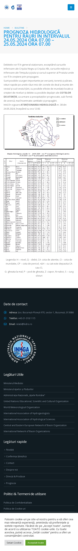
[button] (71, 7)
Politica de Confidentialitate (18, 502)
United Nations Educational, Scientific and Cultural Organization (36, 401)
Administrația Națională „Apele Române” (24, 395)
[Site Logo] (13, 7)
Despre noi (12, 469)
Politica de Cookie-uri (15, 508)
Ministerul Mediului (13, 383)
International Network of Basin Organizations (27, 431)
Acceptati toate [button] (36, 542)
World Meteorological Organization (22, 407)
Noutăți (10, 449)
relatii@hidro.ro (24, 324)
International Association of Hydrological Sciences (29, 419)
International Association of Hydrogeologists (27, 413)
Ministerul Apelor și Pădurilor (19, 389)
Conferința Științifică (16, 456)
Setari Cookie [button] (14, 542)
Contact (10, 462)
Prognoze (11, 483)
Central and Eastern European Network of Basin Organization (35, 425)
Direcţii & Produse (15, 476)
